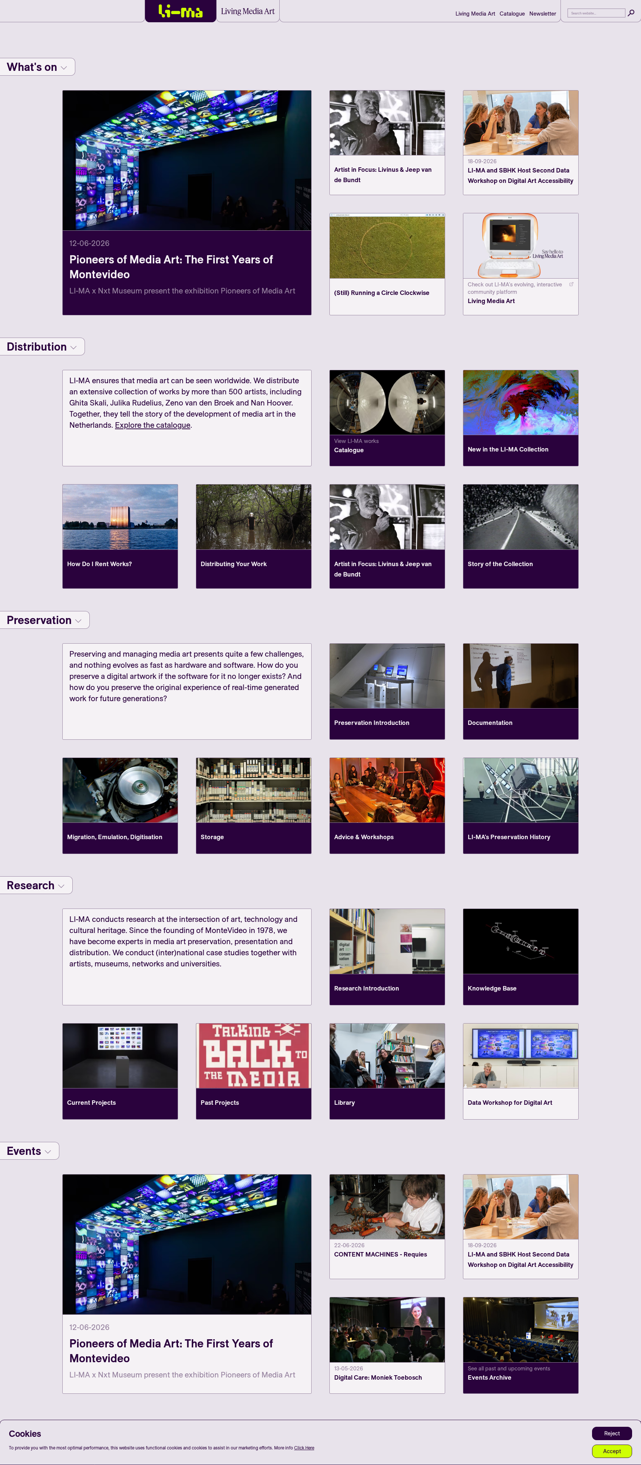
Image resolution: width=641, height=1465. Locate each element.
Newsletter (542, 13)
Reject (612, 1433)
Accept (612, 1451)
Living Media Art (475, 13)
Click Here (304, 1448)
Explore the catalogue (152, 425)
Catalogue (512, 13)
